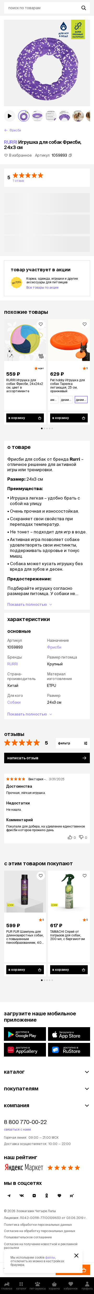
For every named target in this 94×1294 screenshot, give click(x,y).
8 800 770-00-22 (25, 1122)
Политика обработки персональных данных (38, 1224)
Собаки (14, 702)
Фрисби (54, 647)
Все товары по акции (42, 287)
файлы (50, 1257)
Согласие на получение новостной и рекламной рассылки (41, 1245)
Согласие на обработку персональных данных (39, 1231)
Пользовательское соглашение (28, 1237)
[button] (47, 177)
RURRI (10, 142)
